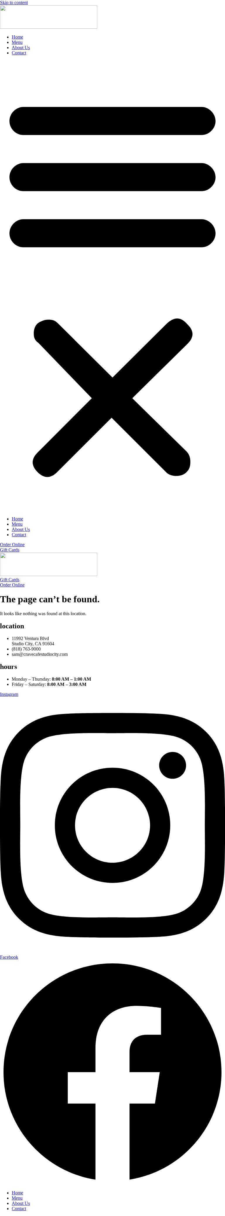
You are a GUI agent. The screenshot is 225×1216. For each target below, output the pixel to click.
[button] (112, 286)
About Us (21, 47)
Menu (17, 42)
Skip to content (14, 2)
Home (17, 37)
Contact (19, 52)
